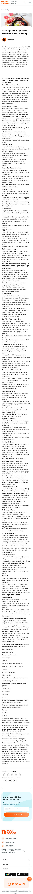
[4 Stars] (16, 774)
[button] (16, 860)
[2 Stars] (8, 774)
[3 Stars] (12, 774)
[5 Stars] (20, 774)
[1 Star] (4, 774)
